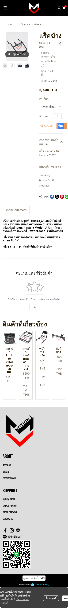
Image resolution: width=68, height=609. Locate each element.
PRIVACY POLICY (9, 478)
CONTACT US (8, 519)
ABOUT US (6, 465)
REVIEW (6, 472)
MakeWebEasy (42, 585)
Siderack (25, 24)
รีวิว (34, 307)
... (16, 24)
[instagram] (11, 530)
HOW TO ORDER (9, 499)
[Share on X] (57, 197)
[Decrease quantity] (53, 116)
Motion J (56, 166)
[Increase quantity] (62, 116)
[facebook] (5, 530)
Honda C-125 (47, 180)
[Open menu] (5, 7)
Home (8, 24)
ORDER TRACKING (10, 512)
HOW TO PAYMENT (10, 506)
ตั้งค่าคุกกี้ (51, 598)
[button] (59, 7)
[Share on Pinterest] (62, 197)
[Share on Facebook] (52, 197)
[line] (18, 530)
